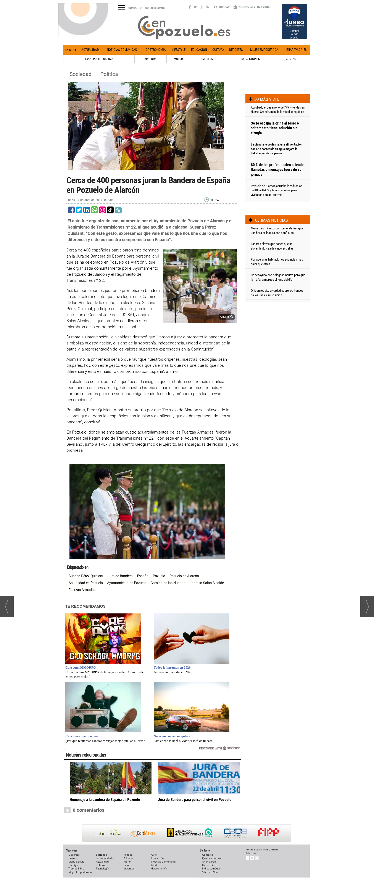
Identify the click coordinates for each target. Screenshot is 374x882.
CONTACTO (292, 59)
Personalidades (105, 858)
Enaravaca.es (296, 50)
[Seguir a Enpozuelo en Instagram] (201, 7)
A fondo (128, 858)
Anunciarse (209, 861)
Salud (127, 865)
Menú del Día (76, 861)
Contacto (135, 8)
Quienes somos (155, 8)
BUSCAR (224, 7)
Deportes (236, 50)
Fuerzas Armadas (82, 590)
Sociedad (101, 854)
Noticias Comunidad (122, 50)
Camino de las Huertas (168, 583)
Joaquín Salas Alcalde (207, 583)
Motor (127, 861)
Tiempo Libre (76, 868)
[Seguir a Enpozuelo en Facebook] (189, 7)
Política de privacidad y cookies (262, 849)
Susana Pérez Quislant (86, 576)
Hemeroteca (209, 865)
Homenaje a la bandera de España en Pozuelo (105, 799)
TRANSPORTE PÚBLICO (99, 59)
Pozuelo (159, 576)
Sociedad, (82, 74)
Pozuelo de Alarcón (184, 576)
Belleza (100, 865)
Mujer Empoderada (264, 50)
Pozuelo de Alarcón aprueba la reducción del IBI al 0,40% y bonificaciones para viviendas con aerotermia (276, 190)
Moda (154, 865)
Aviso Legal (251, 853)
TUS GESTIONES (250, 59)
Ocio (154, 854)
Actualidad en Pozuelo (86, 583)
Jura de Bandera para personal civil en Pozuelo (194, 799)
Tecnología (102, 868)
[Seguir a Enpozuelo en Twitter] (195, 7)
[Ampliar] (200, 321)
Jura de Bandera (120, 576)
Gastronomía (156, 50)
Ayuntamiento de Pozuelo (126, 583)
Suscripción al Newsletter (254, 7)
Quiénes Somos (211, 858)
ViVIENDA (150, 59)
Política (109, 74)
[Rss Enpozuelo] (207, 7)
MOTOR (178, 59)
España (142, 576)
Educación (199, 50)
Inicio (70, 50)
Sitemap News (210, 872)
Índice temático (211, 868)
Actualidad (90, 50)
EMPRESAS (207, 59)
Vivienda (129, 868)
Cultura (218, 50)
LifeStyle (178, 50)
